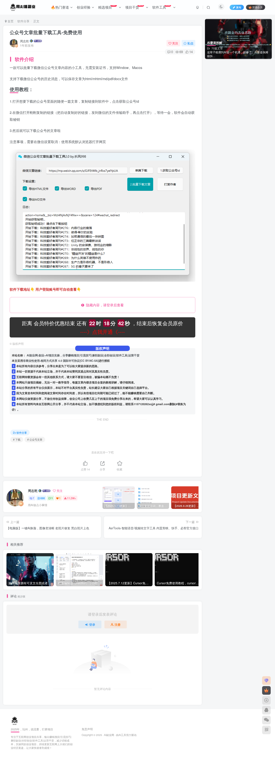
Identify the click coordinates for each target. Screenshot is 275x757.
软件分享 (23, 21)
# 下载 (16, 439)
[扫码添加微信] (266, 720)
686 (42, 498)
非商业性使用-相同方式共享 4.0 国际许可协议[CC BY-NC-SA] (61, 361)
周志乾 (24, 41)
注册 (118, 624)
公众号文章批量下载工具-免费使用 (46, 32)
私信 (190, 43)
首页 (10, 21)
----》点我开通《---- (102, 331)
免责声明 (87, 729)
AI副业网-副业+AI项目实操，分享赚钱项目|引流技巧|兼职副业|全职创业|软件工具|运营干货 (83, 355)
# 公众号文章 (34, 439)
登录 (92, 624)
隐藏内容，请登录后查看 (104, 304)
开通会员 (257, 7)
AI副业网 (109, 735)
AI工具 (122, 735)
